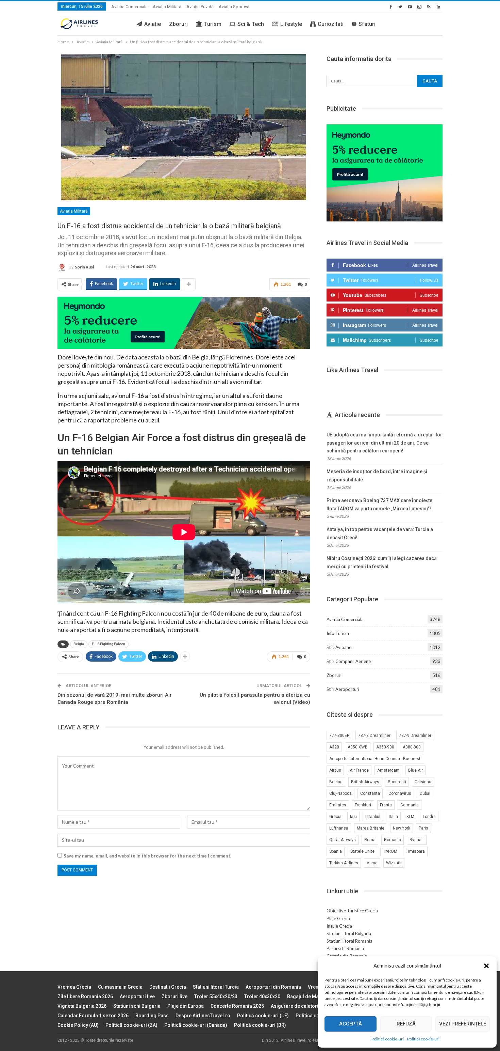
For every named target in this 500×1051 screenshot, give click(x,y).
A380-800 (412, 747)
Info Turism (338, 633)
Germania (409, 805)
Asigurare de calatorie (296, 1006)
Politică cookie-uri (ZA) (131, 1025)
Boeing (336, 781)
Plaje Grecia (338, 918)
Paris (423, 828)
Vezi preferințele (462, 1024)
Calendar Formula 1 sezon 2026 (93, 1015)
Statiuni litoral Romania (349, 941)
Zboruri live (174, 996)
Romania (392, 839)
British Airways (365, 781)
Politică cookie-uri (387, 1038)
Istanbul (372, 816)
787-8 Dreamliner (374, 735)
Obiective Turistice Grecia (352, 910)
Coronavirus (399, 793)
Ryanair (417, 839)
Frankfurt (363, 805)
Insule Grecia (339, 926)
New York (401, 828)
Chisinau (423, 781)
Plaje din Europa (185, 1006)
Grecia (335, 816)
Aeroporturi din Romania (273, 987)
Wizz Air (394, 863)
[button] (486, 965)
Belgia (78, 644)
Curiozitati (331, 24)
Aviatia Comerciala (129, 6)
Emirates (337, 805)
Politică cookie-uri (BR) (260, 1025)
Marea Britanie (370, 828)
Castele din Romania (347, 956)
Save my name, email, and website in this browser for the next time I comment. (147, 856)
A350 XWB (358, 747)
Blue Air (415, 770)
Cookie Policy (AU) (78, 1025)
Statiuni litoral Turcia (216, 987)
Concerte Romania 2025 (237, 1006)
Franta (386, 805)
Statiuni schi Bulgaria (137, 1006)
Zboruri (178, 24)
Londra (429, 816)
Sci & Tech (250, 24)
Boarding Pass (152, 1015)
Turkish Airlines (343, 863)
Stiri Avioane (339, 647)
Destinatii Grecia (167, 987)
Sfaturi (367, 24)
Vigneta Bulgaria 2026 (81, 1006)
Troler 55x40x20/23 (215, 996)
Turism (212, 24)
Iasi (353, 816)
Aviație (152, 24)
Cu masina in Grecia (120, 987)
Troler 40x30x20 (262, 996)
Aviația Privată (200, 6)
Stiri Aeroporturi (343, 689)
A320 (334, 747)
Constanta (370, 793)
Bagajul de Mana (305, 996)
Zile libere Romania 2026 (85, 996)
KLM (410, 816)
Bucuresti (397, 781)
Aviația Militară (167, 6)
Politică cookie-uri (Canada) (195, 1025)
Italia (393, 816)
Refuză (406, 1024)
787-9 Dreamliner (415, 735)
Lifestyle (291, 24)
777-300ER (339, 735)
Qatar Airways (342, 839)
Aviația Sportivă (234, 6)
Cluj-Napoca (340, 793)
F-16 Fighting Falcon (108, 644)
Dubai (425, 793)
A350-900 (385, 747)
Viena (372, 863)
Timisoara (415, 851)
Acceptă (350, 1024)
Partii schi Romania (345, 948)
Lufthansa (338, 828)
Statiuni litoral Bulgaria (349, 933)
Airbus (335, 770)
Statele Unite (362, 851)
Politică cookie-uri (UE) (263, 1015)
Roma (370, 839)
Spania (335, 851)
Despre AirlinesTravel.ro (203, 1015)
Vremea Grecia (74, 987)
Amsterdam (388, 770)
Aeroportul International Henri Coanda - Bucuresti (375, 758)
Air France (359, 770)
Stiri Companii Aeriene (349, 661)
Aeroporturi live (137, 996)
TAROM (390, 851)
